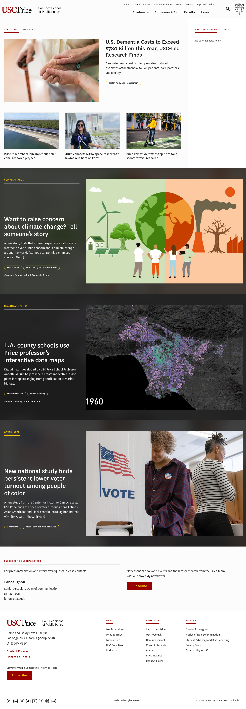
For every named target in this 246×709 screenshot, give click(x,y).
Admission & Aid (166, 12)
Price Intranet (154, 655)
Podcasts (111, 650)
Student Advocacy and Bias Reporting (207, 640)
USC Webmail (153, 634)
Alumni (150, 650)
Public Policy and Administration (41, 267)
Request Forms (154, 661)
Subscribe (139, 586)
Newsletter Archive (155, 561)
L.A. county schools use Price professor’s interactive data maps (36, 353)
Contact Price (16, 651)
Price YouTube (114, 634)
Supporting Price (205, 4)
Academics (140, 12)
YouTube (34, 701)
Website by (127, 700)
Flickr (53, 701)
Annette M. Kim (32, 401)
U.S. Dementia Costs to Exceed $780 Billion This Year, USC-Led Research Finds (143, 48)
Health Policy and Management (123, 83)
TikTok (28, 701)
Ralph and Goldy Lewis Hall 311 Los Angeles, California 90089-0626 (31, 635)
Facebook (41, 701)
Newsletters (113, 640)
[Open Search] (227, 9)
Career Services (142, 4)
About (126, 4)
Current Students (163, 4)
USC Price (35, 623)
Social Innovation (15, 393)
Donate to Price (17, 657)
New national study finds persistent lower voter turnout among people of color (38, 482)
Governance (12, 526)
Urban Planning (37, 393)
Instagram (9, 701)
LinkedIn (15, 701)
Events (189, 4)
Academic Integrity (197, 629)
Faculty (189, 12)
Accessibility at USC (197, 650)
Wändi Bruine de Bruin (36, 275)
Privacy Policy (193, 645)
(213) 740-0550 (17, 643)
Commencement (155, 640)
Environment (13, 267)
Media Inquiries (115, 629)
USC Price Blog (114, 645)
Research (207, 12)
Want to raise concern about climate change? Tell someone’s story (40, 227)
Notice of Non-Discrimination (203, 634)
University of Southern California (239, 9)
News (179, 4)
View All (28, 29)
